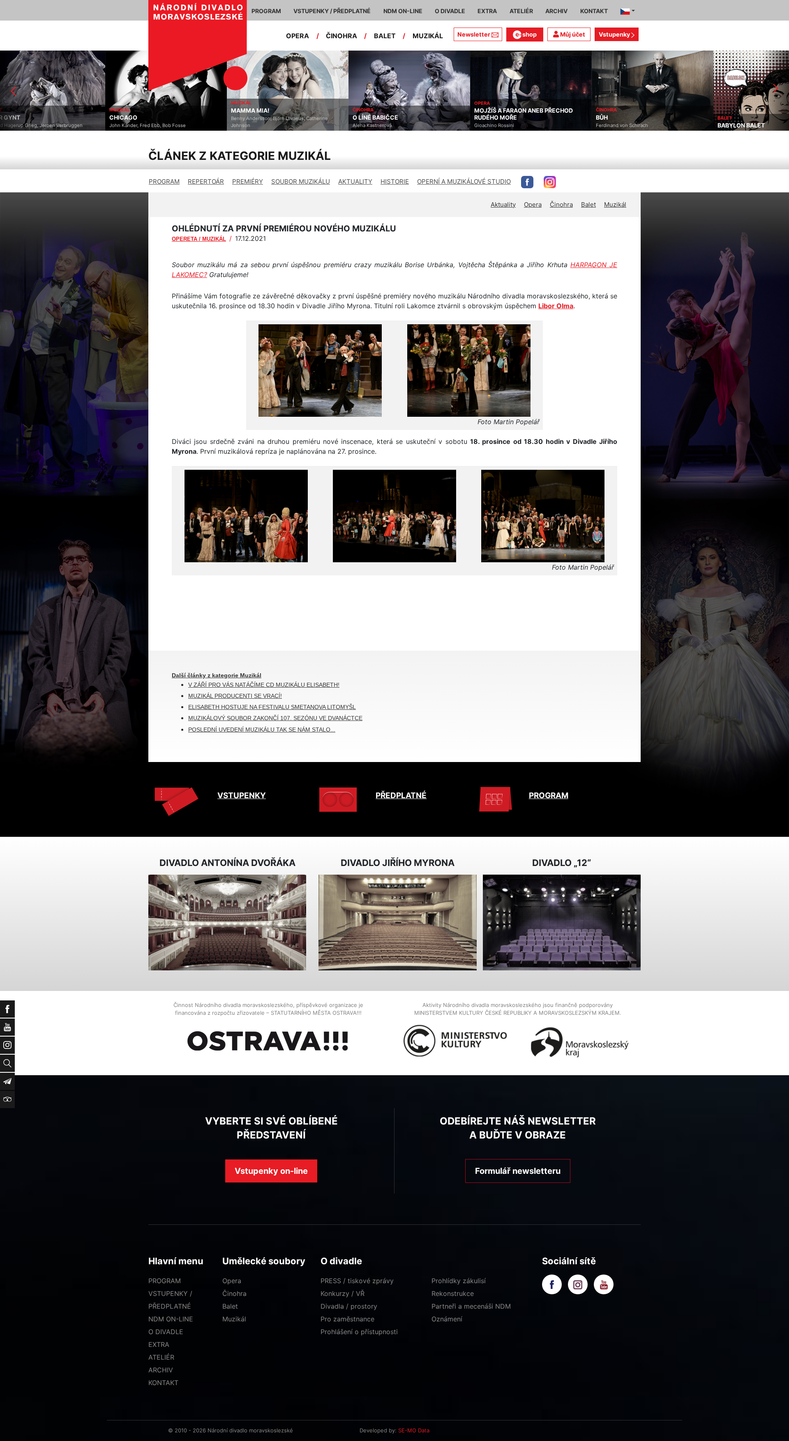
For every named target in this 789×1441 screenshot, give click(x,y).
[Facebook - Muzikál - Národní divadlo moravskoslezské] (527, 182)
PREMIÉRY (247, 181)
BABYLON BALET (636, 125)
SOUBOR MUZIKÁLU (300, 181)
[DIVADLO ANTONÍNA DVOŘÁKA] (227, 922)
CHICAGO (18, 117)
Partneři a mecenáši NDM (471, 1306)
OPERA (297, 36)
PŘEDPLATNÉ (401, 795)
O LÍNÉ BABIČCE (270, 117)
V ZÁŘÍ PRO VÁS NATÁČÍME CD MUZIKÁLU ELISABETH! (263, 684)
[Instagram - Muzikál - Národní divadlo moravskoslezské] (550, 182)
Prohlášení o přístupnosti (359, 1332)
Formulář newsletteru (518, 1171)
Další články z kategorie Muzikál (216, 675)
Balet (588, 204)
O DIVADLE (165, 1332)
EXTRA (158, 1344)
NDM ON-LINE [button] (402, 10)
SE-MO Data (413, 1430)
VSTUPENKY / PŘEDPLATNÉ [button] (332, 10)
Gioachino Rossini (389, 125)
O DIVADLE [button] (450, 10)
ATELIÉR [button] (521, 10)
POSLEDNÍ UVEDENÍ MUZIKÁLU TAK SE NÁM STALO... (261, 729)
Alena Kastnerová (266, 125)
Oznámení (446, 1319)
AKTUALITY (355, 181)
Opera (533, 204)
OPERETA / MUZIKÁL (199, 239)
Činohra (561, 204)
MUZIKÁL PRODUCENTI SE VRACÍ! (235, 696)
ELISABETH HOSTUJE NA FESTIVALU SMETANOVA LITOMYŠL (272, 707)
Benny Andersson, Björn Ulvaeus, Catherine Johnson (174, 121)
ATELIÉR (161, 1357)
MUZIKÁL (428, 36)
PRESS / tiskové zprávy (357, 1281)
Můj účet (572, 34)
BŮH (497, 117)
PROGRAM (164, 181)
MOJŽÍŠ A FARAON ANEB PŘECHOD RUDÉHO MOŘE (418, 114)
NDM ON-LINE (170, 1319)
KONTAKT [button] (594, 10)
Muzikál (615, 204)
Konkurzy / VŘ (343, 1293)
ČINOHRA (341, 36)
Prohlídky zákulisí (458, 1281)
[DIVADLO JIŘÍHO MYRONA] (397, 922)
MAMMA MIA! (145, 110)
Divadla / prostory (349, 1306)
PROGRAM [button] (266, 10)
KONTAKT (163, 1383)
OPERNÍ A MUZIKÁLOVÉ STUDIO (464, 181)
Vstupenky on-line (271, 1171)
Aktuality (503, 204)
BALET (385, 36)
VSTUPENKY (241, 795)
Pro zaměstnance (347, 1319)
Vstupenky (615, 34)
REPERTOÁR (206, 181)
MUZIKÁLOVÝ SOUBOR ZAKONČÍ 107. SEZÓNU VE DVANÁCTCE (275, 718)
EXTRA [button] (487, 10)
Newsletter (473, 34)
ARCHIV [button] (556, 10)
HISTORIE (395, 181)
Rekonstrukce (452, 1293)
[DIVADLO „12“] (562, 922)
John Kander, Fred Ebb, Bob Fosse (42, 125)
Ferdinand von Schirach (517, 125)
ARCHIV (160, 1370)
